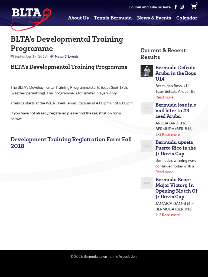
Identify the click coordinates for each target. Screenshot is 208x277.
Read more (164, 97)
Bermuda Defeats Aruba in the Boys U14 (175, 73)
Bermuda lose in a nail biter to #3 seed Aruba (176, 111)
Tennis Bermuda (113, 18)
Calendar (186, 18)
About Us (78, 18)
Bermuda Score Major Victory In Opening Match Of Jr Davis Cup (176, 188)
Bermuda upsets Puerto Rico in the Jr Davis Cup (175, 148)
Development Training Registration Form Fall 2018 (71, 143)
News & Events (154, 18)
